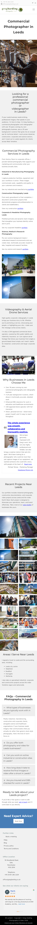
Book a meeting (11, 836)
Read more (28, 464)
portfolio (31, 189)
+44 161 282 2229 (8, 2)
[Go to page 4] (22, 911)
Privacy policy (9, 846)
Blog (5, 843)
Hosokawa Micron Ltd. (25, 470)
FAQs (5, 840)
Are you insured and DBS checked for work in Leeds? (16, 781)
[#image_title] (28, 600)
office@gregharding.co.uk (10, 4)
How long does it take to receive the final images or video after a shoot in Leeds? (17, 771)
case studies (27, 505)
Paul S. (13, 891)
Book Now (18, 821)
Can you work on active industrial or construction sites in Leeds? (17, 758)
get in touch (23, 802)
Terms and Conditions (11, 848)
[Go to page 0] (16, 911)
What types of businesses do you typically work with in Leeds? (17, 710)
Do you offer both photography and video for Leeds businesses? (16, 746)
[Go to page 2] (19, 911)
